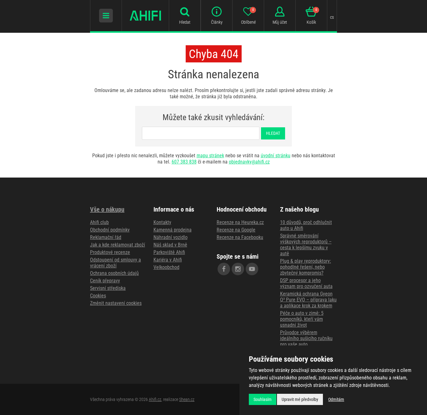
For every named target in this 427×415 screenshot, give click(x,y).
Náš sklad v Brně (170, 245)
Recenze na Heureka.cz (240, 222)
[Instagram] (238, 269)
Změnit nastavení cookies (116, 303)
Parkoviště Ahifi (169, 252)
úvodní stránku (275, 156)
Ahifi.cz (155, 399)
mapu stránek (210, 156)
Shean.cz (186, 399)
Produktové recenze (110, 252)
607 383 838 (184, 162)
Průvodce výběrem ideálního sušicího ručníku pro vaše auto (306, 338)
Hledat (273, 133)
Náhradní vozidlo (170, 237)
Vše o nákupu (107, 209)
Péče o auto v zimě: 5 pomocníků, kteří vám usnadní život (302, 319)
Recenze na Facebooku (240, 237)
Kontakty (162, 222)
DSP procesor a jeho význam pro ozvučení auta (306, 283)
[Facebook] (224, 269)
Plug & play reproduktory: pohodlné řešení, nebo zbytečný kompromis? (305, 267)
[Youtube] (252, 269)
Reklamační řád (105, 237)
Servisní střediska (108, 288)
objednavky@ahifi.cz (249, 162)
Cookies (98, 296)
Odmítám (336, 399)
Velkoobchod (166, 267)
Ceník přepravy (105, 281)
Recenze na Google (236, 230)
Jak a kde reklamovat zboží (117, 245)
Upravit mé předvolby (300, 399)
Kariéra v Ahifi (167, 260)
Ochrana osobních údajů (114, 273)
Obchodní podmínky (110, 230)
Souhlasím (263, 399)
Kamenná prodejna (172, 230)
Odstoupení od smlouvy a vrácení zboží (115, 263)
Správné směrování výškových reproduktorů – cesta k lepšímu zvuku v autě (306, 244)
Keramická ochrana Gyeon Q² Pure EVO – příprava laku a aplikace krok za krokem (308, 300)
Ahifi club (99, 222)
